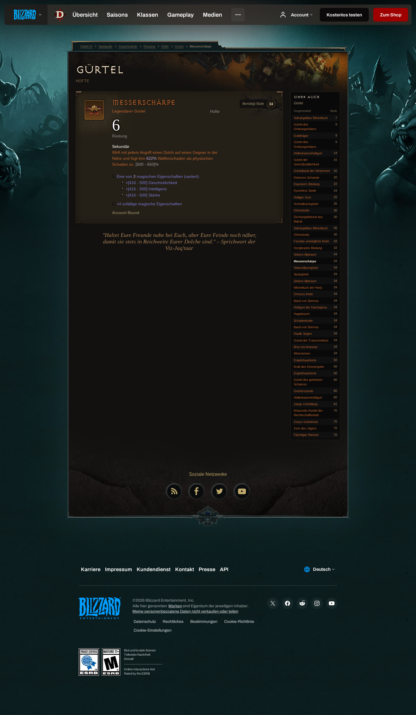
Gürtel (99, 69)
